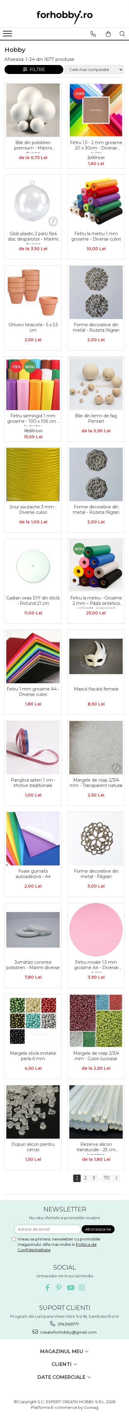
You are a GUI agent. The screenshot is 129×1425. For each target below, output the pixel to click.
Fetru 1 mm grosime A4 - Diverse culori (33, 691)
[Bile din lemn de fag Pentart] (96, 383)
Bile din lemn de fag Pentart (96, 418)
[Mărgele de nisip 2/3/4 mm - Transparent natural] (96, 747)
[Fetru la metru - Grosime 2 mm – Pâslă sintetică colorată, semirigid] (96, 565)
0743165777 (68, 1324)
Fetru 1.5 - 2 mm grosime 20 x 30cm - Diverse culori (96, 146)
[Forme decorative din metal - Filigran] (96, 838)
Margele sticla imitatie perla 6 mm (33, 1056)
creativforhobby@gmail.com (68, 1332)
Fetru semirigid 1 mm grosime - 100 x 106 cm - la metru (33, 419)
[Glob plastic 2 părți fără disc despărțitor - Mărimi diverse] (33, 201)
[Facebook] (47, 1287)
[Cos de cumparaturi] (108, 34)
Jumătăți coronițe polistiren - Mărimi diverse (33, 964)
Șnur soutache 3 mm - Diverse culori (33, 509)
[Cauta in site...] (122, 34)
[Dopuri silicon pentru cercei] (33, 1112)
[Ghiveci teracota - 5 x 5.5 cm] (33, 292)
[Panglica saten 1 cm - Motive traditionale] (33, 747)
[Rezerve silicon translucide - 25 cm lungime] (96, 1112)
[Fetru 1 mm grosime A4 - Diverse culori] (33, 656)
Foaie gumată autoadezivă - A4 (33, 873)
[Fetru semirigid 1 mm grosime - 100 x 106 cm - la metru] (33, 383)
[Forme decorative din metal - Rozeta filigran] (96, 292)
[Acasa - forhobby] (65, 17)
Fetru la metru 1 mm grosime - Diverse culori (96, 236)
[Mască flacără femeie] (96, 656)
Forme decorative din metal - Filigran (96, 873)
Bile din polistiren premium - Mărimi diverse (33, 146)
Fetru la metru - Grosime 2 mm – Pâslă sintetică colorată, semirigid (96, 601)
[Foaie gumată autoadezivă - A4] (33, 838)
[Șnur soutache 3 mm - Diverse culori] (33, 474)
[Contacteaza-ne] (93, 34)
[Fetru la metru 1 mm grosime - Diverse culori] (96, 201)
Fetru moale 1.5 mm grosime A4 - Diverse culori (96, 966)
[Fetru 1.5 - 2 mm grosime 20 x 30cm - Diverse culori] (96, 110)
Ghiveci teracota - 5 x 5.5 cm (33, 327)
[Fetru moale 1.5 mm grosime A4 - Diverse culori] (96, 929)
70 (107, 1178)
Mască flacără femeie (96, 689)
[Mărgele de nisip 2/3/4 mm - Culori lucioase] (96, 1021)
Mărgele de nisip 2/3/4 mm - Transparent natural (96, 782)
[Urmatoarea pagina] (116, 1178)
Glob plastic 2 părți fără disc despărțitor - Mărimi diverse (33, 237)
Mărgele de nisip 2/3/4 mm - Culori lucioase (96, 1056)
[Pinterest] (59, 1287)
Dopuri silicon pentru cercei (33, 1147)
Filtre (36, 69)
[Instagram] (81, 1287)
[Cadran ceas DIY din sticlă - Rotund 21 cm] (33, 565)
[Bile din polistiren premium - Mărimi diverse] (33, 110)
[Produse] (8, 35)
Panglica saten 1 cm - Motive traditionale (33, 782)
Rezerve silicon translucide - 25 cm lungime (96, 1148)
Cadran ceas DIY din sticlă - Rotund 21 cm (33, 600)
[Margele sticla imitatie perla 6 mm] (33, 1021)
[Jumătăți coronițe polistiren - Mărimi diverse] (33, 929)
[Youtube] (70, 1287)
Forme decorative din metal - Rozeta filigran (96, 327)
